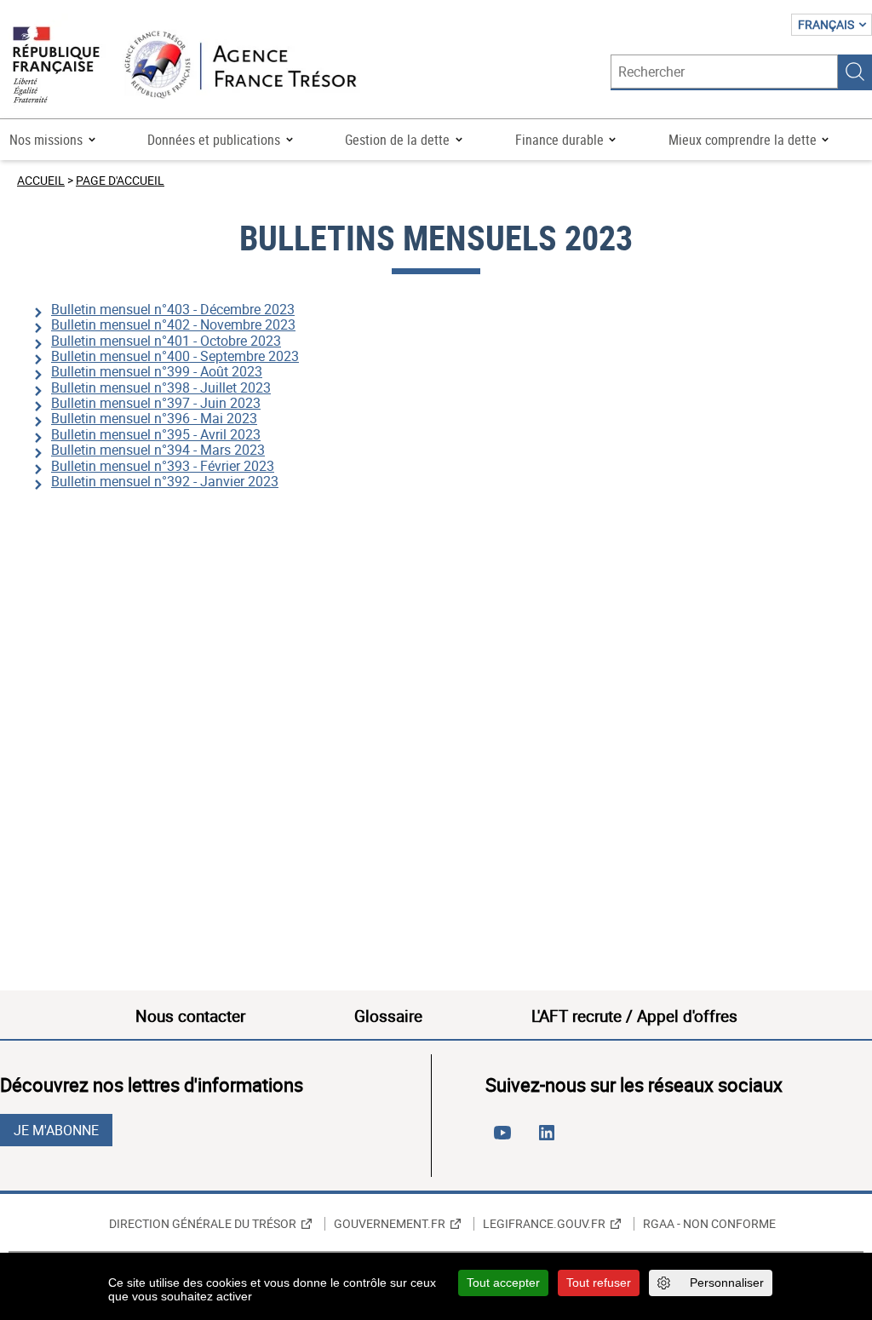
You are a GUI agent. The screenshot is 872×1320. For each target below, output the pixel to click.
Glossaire (388, 1016)
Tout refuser (598, 1282)
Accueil (41, 180)
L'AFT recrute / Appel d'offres (634, 1016)
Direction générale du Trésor (202, 1224)
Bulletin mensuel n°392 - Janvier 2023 (164, 481)
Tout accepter (503, 1282)
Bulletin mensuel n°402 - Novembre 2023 (173, 324)
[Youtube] (505, 1139)
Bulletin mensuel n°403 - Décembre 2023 (173, 309)
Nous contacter (190, 1016)
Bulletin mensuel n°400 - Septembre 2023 (175, 356)
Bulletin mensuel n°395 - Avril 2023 (156, 434)
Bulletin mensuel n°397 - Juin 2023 (156, 402)
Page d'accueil (120, 180)
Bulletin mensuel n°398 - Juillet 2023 (161, 387)
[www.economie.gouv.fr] (56, 66)
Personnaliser (727, 1282)
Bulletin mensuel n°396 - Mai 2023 (154, 418)
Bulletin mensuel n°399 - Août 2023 (156, 371)
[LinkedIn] (550, 1139)
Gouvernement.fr (389, 1224)
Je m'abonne (56, 1130)
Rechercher (855, 72)
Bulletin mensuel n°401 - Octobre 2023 (166, 340)
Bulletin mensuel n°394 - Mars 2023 (158, 449)
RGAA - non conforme (709, 1224)
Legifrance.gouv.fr (544, 1224)
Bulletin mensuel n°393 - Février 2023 (162, 465)
